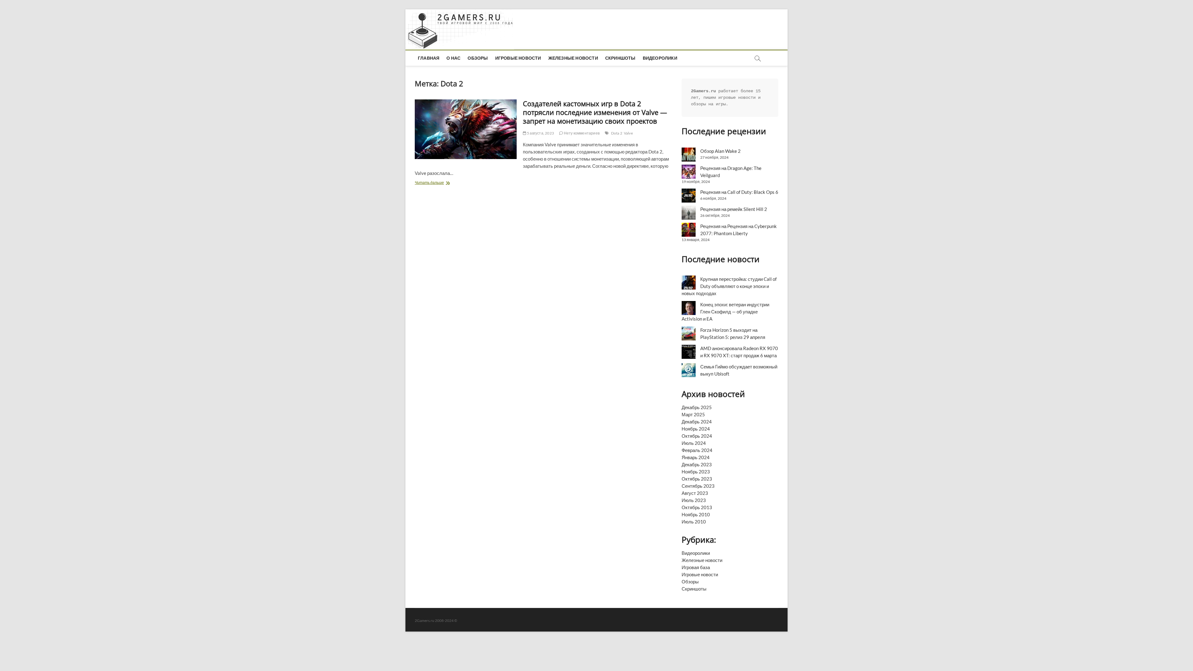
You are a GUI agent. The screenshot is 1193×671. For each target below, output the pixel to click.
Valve (628, 133)
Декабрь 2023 (697, 464)
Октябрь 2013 (697, 507)
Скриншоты (620, 58)
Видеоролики (660, 58)
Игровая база (696, 567)
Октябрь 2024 (697, 436)
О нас (453, 58)
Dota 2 (616, 133)
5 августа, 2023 (540, 133)
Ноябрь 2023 (696, 471)
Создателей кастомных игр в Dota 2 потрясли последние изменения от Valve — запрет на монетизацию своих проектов (595, 112)
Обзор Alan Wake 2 (720, 151)
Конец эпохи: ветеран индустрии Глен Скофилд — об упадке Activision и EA (725, 312)
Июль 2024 (694, 443)
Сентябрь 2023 (698, 486)
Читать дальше (442, 183)
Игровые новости (518, 58)
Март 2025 (693, 414)
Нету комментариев (581, 133)
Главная (428, 58)
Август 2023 (695, 493)
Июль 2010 (694, 521)
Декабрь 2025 (697, 407)
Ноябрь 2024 (696, 428)
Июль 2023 (694, 500)
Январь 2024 (696, 457)
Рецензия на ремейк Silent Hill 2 (733, 209)
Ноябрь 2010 (696, 514)
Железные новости (573, 58)
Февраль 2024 (697, 450)
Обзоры (478, 58)
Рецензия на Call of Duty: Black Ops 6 (739, 192)
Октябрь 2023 (697, 479)
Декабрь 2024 (697, 421)
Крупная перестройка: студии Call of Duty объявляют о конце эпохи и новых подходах (729, 286)
